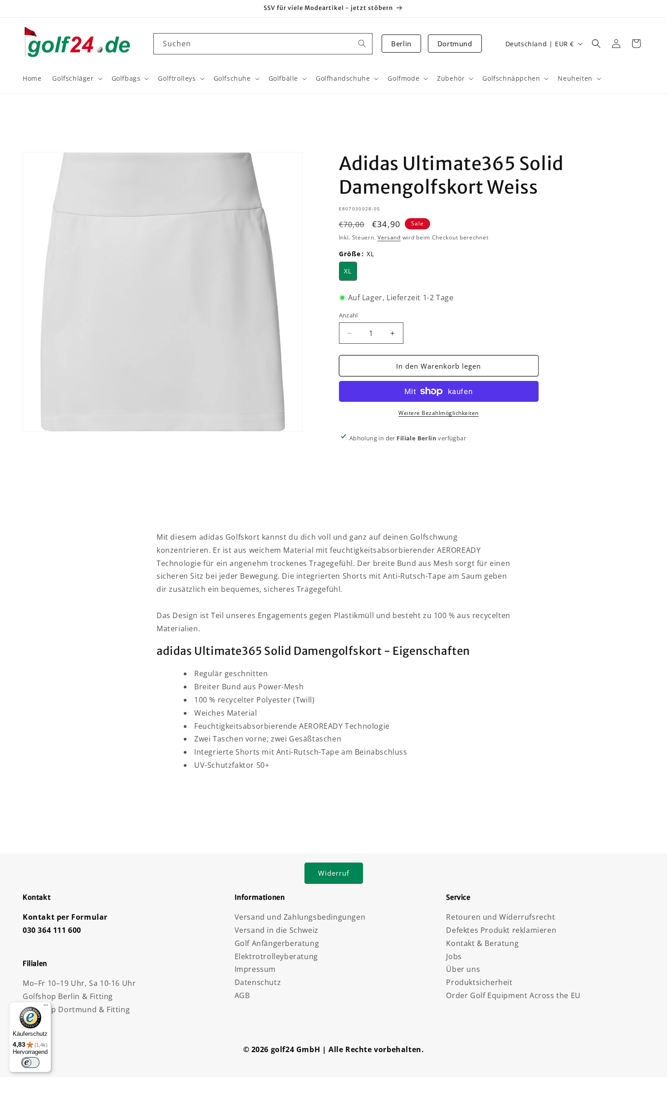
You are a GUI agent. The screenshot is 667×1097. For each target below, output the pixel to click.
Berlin (401, 43)
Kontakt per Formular (65, 917)
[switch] (30, 1062)
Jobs (453, 956)
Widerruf (333, 873)
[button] (596, 44)
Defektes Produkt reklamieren (501, 930)
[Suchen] (362, 44)
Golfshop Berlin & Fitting (68, 996)
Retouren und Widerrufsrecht (500, 917)
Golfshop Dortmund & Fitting (76, 1009)
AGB (242, 995)
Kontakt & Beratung (482, 943)
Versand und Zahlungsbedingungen (300, 917)
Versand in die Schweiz (277, 930)
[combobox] (263, 44)
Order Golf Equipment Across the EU (513, 995)
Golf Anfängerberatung (277, 943)
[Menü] (45, 1007)
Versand (389, 237)
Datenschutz (258, 982)
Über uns (463, 969)
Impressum (255, 969)
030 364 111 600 (52, 930)
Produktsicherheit (479, 982)
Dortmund (454, 43)
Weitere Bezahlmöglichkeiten (438, 413)
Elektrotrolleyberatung (276, 956)
